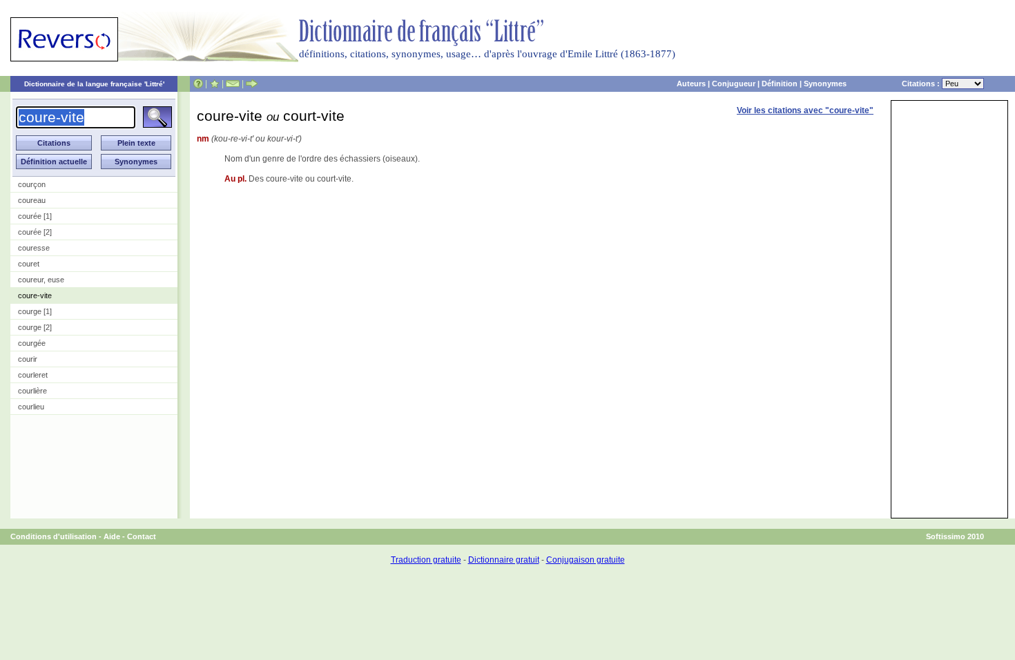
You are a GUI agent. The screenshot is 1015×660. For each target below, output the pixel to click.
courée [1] (35, 216)
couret (28, 264)
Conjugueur (733, 83)
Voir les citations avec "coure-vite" (805, 110)
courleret (33, 375)
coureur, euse (41, 279)
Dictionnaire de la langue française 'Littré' (94, 84)
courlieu (31, 406)
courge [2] (35, 327)
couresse (34, 248)
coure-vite (35, 295)
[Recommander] (252, 83)
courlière (32, 391)
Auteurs (691, 83)
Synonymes (825, 83)
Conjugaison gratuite (585, 560)
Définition (780, 83)
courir (27, 359)
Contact (141, 536)
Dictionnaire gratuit (503, 560)
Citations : (922, 83)
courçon (32, 184)
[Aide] (198, 83)
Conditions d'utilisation (53, 536)
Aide (112, 536)
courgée (32, 343)
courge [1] (35, 311)
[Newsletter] (233, 83)
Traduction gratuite (426, 560)
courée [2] (35, 232)
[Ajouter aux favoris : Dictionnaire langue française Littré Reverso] (214, 83)
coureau (32, 200)
